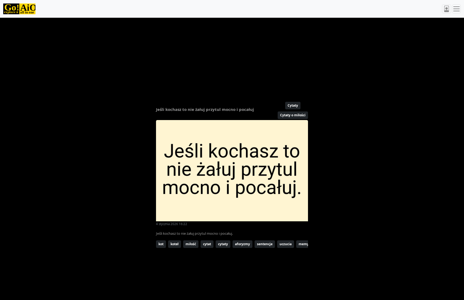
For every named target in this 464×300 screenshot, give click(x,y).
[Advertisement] (219, 57)
